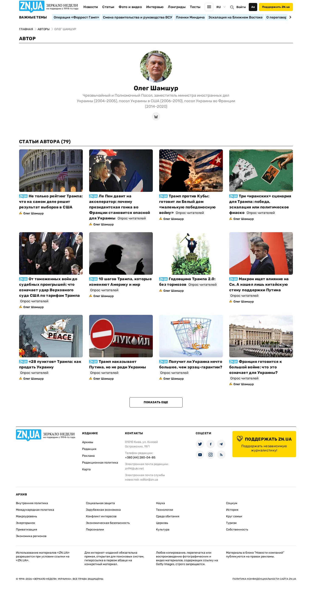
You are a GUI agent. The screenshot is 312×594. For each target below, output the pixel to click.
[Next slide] (289, 17)
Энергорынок (25, 523)
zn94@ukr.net (134, 468)
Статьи (108, 7)
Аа (253, 6)
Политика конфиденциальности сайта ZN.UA (264, 578)
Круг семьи (234, 516)
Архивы (87, 442)
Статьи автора (45, 141)
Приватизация (26, 529)
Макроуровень (26, 516)
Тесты (195, 7)
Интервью (155, 7)
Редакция (89, 449)
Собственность (237, 529)
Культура (162, 529)
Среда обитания (167, 516)
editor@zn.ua (149, 479)
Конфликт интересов (101, 516)
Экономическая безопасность (108, 523)
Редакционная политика (100, 462)
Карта (86, 469)
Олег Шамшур (156, 88)
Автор (27, 38)
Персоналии (95, 529)
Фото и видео (130, 7)
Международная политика (35, 510)
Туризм (231, 523)
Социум (231, 503)
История (232, 510)
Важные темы (33, 17)
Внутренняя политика (32, 503)
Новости (90, 7)
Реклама (88, 456)
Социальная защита (100, 503)
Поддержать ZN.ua (276, 6)
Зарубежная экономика (103, 510)
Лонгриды (177, 7)
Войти (241, 7)
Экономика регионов (31, 536)
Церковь (162, 523)
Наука (160, 503)
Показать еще (156, 402)
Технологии (164, 510)
